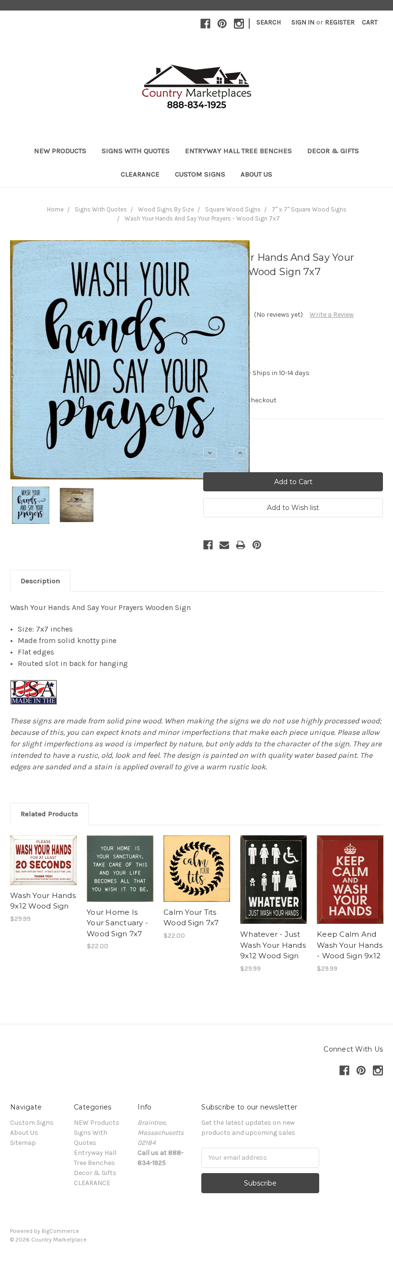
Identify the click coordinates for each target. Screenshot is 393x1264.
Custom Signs (200, 174)
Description (40, 581)
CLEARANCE (140, 174)
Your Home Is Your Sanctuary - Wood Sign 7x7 (117, 923)
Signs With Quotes (136, 150)
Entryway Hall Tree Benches (238, 150)
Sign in (302, 22)
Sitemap (23, 1143)
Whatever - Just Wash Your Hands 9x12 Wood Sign (273, 945)
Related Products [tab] (49, 813)
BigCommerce (60, 1231)
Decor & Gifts (333, 150)
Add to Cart (43, 868)
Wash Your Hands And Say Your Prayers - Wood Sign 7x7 (202, 218)
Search (268, 22)
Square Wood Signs (233, 209)
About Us (256, 174)
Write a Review (332, 314)
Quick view (43, 851)
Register (340, 22)
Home (55, 209)
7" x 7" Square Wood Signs (309, 209)
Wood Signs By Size (166, 209)
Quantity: (217, 437)
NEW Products (60, 150)
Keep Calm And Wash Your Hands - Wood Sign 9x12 (349, 945)
